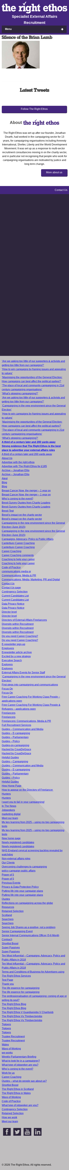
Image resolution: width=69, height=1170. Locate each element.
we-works (7, 1052)
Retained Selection (13, 911)
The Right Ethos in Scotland (18, 1089)
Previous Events (11, 882)
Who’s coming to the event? (17, 498)
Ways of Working (11, 1048)
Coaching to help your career (18, 559)
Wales (5, 1044)
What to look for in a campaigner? (21, 1060)
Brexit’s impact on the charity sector (22, 514)
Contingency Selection (15, 591)
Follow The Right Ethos (34, 109)
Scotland (7, 915)
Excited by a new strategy (16, 656)
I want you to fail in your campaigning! (23, 802)
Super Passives (11, 947)
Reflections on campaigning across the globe (27, 903)
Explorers (7, 664)
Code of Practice (11, 567)
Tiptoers (6, 1024)
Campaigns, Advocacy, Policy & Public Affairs (27, 539)
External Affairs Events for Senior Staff (23, 672)
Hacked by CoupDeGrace (16, 749)
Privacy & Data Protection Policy (20, 886)
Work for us (8, 1072)
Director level (9, 611)
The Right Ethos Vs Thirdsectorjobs (22, 1016)
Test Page (7, 979)
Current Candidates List (15, 595)
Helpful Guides (10, 757)
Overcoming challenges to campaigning (24, 866)
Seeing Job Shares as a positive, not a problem (28, 927)
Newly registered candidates (18, 842)
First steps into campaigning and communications (30, 684)
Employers (8, 648)
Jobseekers (8, 810)
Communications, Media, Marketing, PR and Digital (31, 579)
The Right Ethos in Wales (16, 1093)
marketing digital (11, 814)
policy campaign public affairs (18, 870)
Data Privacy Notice (13, 603)
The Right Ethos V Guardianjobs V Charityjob (27, 1012)
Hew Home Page (11, 785)
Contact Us (8, 583)
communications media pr (16, 571)
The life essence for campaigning (20, 988)
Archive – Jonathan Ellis (15, 470)
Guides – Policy (11, 741)
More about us (54, 172)
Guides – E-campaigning (16, 733)
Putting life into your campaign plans (22, 891)
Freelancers (8, 713)
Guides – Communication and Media (22, 729)
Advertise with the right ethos (18, 462)
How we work (9, 1117)
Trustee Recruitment (13, 1036)
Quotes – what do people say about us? (24, 1081)
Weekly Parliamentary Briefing (19, 1056)
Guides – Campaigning (15, 761)
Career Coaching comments (18, 555)
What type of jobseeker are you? (20, 1064)
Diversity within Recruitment (18, 624)
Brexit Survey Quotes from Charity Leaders (26, 502)
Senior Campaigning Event (17, 931)
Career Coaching (11, 551)
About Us (7, 458)
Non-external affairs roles (16, 858)
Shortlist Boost (10, 943)
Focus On (7, 688)
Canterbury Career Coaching (18, 543)
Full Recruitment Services (16, 725)
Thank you (8, 984)
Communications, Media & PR (19, 575)
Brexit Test (8, 510)
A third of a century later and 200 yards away (27, 454)
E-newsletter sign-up (13, 644)
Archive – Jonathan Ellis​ (15, 474)
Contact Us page (11, 587)
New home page (11, 838)
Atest (5, 478)
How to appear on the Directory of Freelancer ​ (27, 789)
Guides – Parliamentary (15, 737)
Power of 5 (8, 874)
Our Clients (8, 862)
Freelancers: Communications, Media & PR (26, 721)
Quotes (6, 899)
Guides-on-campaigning (15, 745)
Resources (8, 907)
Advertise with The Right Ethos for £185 (24, 466)
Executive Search (12, 660)
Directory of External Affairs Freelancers (24, 620)
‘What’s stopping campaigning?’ (20, 393)
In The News (9, 806)
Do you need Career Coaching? (20, 636)
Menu (8, 29)
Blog (4, 482)
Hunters (6, 793)
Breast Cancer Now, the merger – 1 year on (26, 490)
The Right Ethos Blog (14, 1004)
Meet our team (10, 818)
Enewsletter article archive (17, 652)
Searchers (7, 919)
